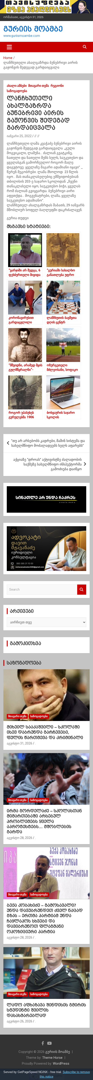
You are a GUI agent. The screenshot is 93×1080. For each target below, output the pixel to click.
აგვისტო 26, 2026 (19, 1021)
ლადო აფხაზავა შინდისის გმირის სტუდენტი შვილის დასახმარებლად (46, 1010)
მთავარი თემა (38, 85)
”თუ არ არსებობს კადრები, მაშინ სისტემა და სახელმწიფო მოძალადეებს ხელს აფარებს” (48, 443)
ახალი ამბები (17, 85)
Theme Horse (52, 1058)
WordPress (61, 1063)
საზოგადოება (17, 91)
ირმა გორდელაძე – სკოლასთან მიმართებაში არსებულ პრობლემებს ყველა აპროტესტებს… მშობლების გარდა (44, 821)
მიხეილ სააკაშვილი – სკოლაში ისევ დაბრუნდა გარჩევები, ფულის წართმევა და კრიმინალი (45, 732)
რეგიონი (57, 85)
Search (81, 590)
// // (37, 136)
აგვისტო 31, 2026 (19, 743)
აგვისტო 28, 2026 (19, 838)
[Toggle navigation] (9, 47)
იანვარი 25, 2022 (19, 136)
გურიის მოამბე (33, 29)
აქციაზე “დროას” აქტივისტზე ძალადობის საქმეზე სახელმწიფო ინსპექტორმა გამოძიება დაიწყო (47, 464)
